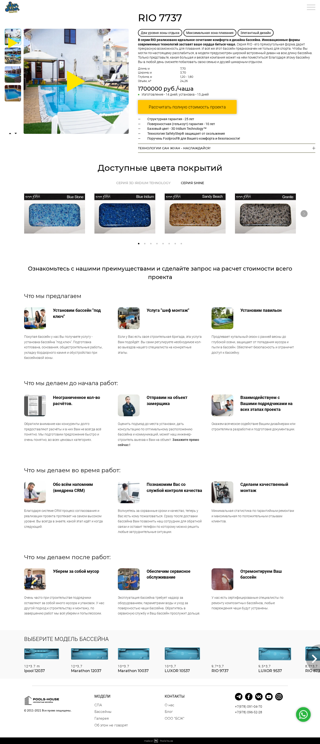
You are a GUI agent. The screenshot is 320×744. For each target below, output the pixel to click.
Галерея (92, 7)
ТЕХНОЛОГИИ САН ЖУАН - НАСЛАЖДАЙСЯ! (174, 148)
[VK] (259, 696)
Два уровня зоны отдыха (160, 33)
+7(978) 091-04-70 (248, 706)
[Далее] (304, 213)
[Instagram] (279, 696)
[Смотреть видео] (76, 81)
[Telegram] (238, 696)
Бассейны (42, 7)
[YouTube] (269, 696)
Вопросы (68, 7)
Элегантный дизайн (255, 33)
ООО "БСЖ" (174, 718)
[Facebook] (249, 696)
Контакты (134, 7)
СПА (98, 705)
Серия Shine (192, 183)
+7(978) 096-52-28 (248, 712)
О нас (112, 7)
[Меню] (311, 7)
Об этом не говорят (111, 725)
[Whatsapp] (303, 714)
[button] (138, 243)
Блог (169, 712)
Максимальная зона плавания (210, 33)
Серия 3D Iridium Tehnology (143, 183)
